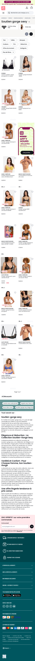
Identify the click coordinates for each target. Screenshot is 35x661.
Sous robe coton (8, 407)
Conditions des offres (17, 636)
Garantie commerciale (13, 639)
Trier (4, 40)
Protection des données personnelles (16, 637)
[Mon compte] (27, 8)
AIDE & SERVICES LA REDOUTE (10, 572)
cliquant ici (19, 531)
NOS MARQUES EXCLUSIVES (9, 578)
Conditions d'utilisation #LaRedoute (10, 641)
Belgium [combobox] (7, 648)
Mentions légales (6, 636)
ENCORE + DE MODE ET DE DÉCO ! (10, 585)
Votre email (5, 523)
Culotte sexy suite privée (10, 403)
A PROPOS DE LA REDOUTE (9, 565)
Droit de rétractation (25, 639)
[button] (32, 8)
